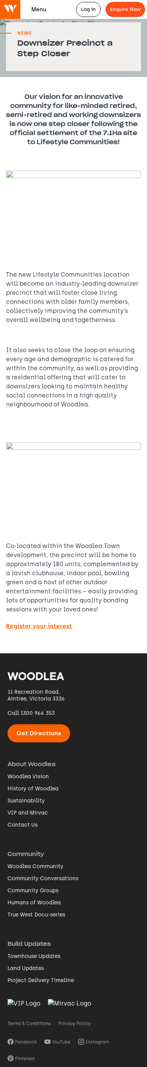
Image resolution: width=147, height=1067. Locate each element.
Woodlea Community (35, 866)
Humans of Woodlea (34, 902)
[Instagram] (93, 1041)
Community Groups (33, 890)
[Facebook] (22, 1041)
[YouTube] (57, 1041)
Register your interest (39, 626)
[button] (38, 9)
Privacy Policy (74, 1023)
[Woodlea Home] (36, 679)
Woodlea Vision (28, 776)
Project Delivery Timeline (41, 980)
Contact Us (23, 825)
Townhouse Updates (34, 956)
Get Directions (39, 733)
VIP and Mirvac (28, 813)
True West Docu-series (36, 914)
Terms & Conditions (29, 1023)
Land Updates (26, 968)
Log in (88, 9)
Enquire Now (125, 9)
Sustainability (26, 801)
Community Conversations (43, 878)
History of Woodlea (33, 788)
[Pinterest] (21, 1057)
